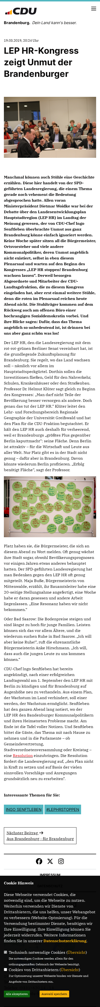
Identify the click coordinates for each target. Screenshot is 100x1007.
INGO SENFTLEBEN (24, 809)
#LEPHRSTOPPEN (62, 809)
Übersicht (76, 952)
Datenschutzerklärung (64, 940)
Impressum (50, 875)
